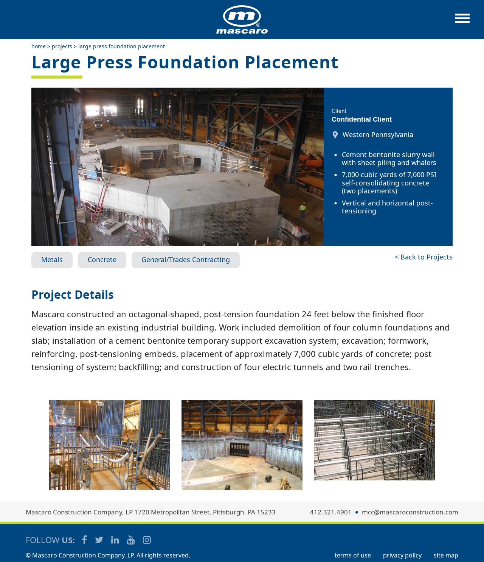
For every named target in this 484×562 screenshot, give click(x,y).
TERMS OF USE (353, 555)
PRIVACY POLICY (402, 555)
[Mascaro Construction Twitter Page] (100, 539)
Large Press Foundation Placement (121, 46)
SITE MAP (446, 555)
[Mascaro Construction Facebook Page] (85, 539)
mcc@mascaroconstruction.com (410, 512)
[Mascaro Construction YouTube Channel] (132, 539)
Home (38, 46)
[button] (462, 22)
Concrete (102, 259)
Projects (62, 46)
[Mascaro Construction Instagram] (147, 539)
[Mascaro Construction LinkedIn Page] (116, 539)
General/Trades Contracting (185, 259)
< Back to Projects (424, 256)
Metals (52, 259)
